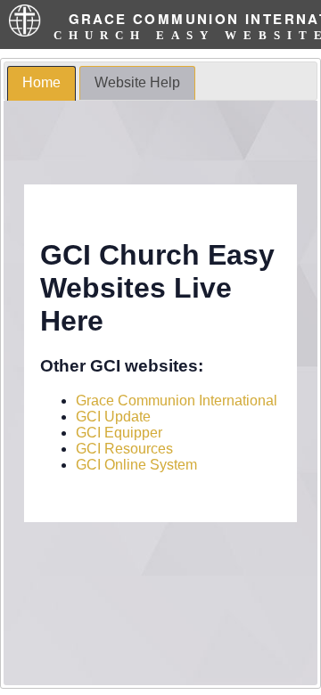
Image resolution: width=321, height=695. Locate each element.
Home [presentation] (41, 82)
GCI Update (113, 416)
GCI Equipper (119, 432)
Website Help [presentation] (137, 82)
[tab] (41, 83)
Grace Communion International (176, 400)
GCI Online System (136, 464)
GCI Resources (124, 448)
